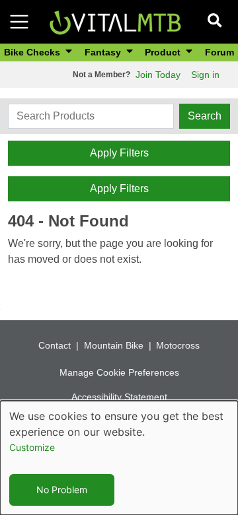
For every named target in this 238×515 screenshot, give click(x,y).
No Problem (61, 489)
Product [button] (164, 52)
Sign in (205, 74)
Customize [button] (32, 447)
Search (204, 115)
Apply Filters (119, 152)
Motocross (178, 345)
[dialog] (119, 458)
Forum (219, 52)
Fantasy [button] (104, 52)
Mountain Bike (113, 345)
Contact (54, 345)
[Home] (115, 20)
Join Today (158, 74)
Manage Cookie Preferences (119, 372)
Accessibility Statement (119, 397)
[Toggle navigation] (19, 22)
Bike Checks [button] (33, 52)
